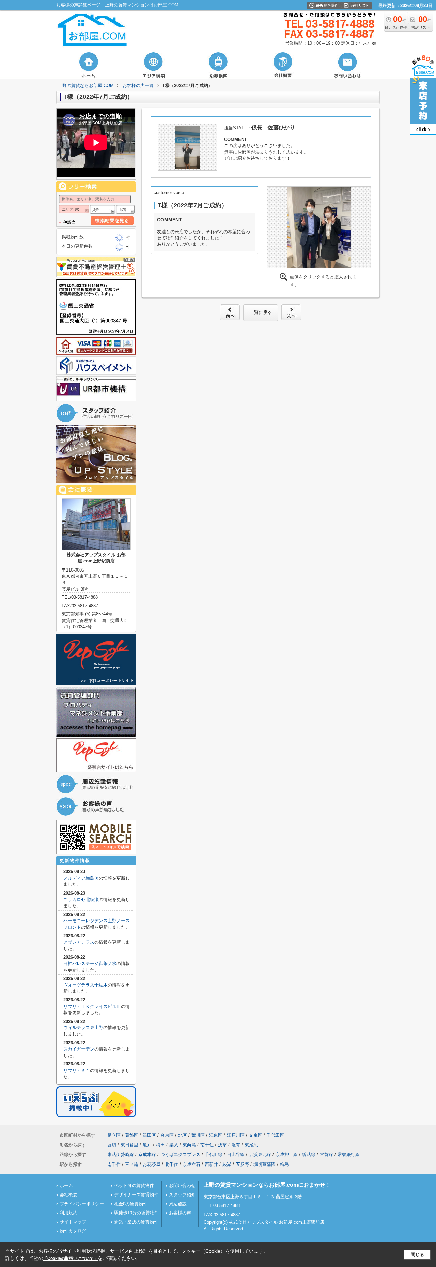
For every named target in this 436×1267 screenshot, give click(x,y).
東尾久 (251, 1145)
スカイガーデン (78, 1049)
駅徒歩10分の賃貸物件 (136, 1212)
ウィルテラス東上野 (83, 1027)
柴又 (173, 1145)
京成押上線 (287, 1154)
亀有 (235, 1145)
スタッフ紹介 (182, 1194)
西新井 (211, 1164)
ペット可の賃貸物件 (134, 1185)
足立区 (114, 1135)
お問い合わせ (182, 1185)
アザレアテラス (78, 942)
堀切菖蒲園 (264, 1164)
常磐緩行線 (349, 1154)
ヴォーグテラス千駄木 (85, 985)
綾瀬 (226, 1164)
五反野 (242, 1164)
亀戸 (147, 1145)
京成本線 (147, 1154)
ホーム (66, 1185)
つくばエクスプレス (180, 1154)
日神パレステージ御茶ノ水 (89, 963)
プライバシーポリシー (82, 1203)
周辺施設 (178, 1203)
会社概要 (68, 1194)
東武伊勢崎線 (120, 1154)
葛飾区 (131, 1135)
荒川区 (198, 1135)
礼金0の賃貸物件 (130, 1203)
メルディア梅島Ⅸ (81, 878)
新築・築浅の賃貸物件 (136, 1221)
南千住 (207, 1145)
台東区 (167, 1135)
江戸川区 (236, 1135)
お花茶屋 (151, 1164)
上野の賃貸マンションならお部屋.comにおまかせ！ (267, 1185)
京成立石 (191, 1164)
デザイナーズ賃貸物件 (136, 1194)
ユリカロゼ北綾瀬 (81, 899)
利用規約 (68, 1212)
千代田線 (213, 1154)
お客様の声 (180, 1212)
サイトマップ (73, 1221)
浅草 (222, 1145)
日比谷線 (236, 1154)
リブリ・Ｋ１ (76, 1070)
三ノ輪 (131, 1164)
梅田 (160, 1145)
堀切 (111, 1145)
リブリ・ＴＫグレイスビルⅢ (92, 1006)
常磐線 (326, 1154)
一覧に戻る (261, 312)
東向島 (189, 1145)
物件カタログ (73, 1230)
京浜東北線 (260, 1154)
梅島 (284, 1164)
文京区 (255, 1135)
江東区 (215, 1135)
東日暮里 (129, 1145)
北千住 (171, 1164)
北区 (182, 1135)
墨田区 (149, 1135)
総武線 (308, 1154)
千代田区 (275, 1135)
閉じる (417, 1254)
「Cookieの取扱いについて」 (70, 1258)
